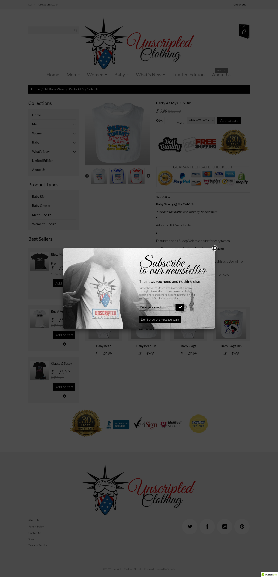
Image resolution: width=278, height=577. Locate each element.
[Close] (214, 248)
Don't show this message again (160, 319)
